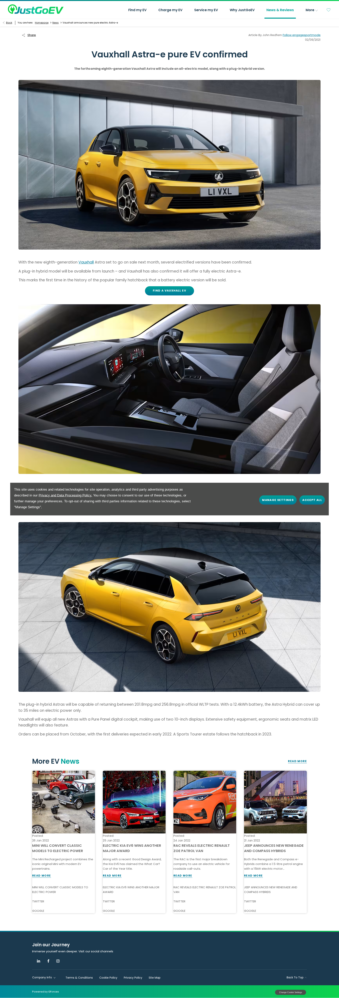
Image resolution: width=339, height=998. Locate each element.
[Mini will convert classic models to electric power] (63, 802)
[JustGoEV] (36, 9)
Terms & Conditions (79, 978)
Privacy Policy (133, 978)
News (55, 22)
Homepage (41, 22)
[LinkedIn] (38, 961)
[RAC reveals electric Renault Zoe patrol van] (204, 802)
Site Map (154, 978)
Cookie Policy (108, 978)
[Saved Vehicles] (328, 10)
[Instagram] (58, 961)
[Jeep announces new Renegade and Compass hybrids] (275, 802)
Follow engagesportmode (302, 35)
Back (9, 22)
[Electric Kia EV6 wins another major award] (134, 802)
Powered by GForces (45, 991)
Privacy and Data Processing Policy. (65, 495)
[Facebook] (48, 961)
